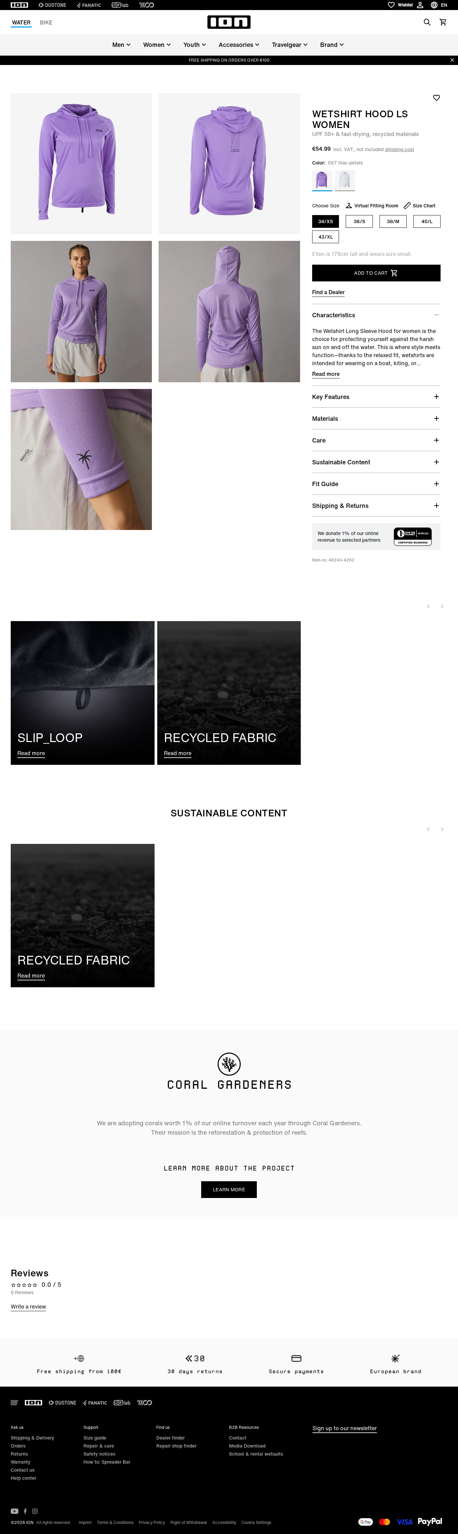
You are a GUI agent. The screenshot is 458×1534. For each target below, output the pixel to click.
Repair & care (98, 1445)
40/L (427, 221)
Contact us (23, 1469)
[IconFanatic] (89, 5)
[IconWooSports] (146, 5)
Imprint (85, 1522)
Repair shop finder (176, 1445)
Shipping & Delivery (32, 1437)
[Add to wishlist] (437, 97)
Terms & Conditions (115, 1522)
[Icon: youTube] (14, 1511)
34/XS (325, 221)
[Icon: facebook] (25, 1511)
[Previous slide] (428, 606)
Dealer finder (170, 1437)
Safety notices (99, 1453)
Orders (18, 1445)
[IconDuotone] (52, 5)
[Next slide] (442, 606)
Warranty (21, 1461)
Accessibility (224, 1522)
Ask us (17, 1427)
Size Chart (424, 205)
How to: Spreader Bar (106, 1461)
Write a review (28, 1307)
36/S (359, 221)
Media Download (247, 1445)
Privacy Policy (152, 1522)
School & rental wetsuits (256, 1453)
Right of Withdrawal (188, 1522)
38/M (393, 221)
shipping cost (399, 149)
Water (21, 22)
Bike (46, 22)
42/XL (326, 236)
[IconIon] (19, 5)
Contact (237, 1437)
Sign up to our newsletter (344, 1428)
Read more (326, 374)
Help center (23, 1477)
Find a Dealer (328, 292)
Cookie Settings (256, 1522)
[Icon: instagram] (35, 1511)
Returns (19, 1453)
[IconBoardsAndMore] (14, 1402)
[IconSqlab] (120, 5)
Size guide (94, 1437)
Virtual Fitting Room (376, 205)
